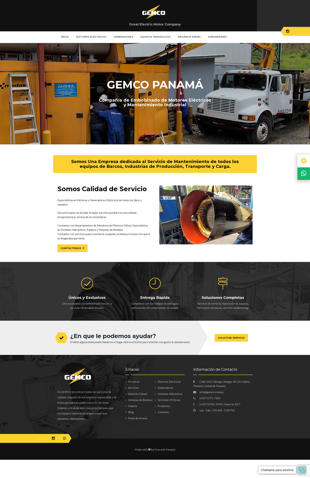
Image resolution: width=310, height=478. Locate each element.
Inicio (65, 36)
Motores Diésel (137, 393)
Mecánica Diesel (189, 36)
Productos (164, 406)
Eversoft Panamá (165, 449)
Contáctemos (71, 248)
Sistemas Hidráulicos (170, 393)
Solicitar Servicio (231, 337)
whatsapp (64, 438)
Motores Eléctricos (91, 36)
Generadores (123, 36)
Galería (132, 406)
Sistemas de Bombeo (140, 399)
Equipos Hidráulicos (155, 36)
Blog (131, 412)
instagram (287, 31)
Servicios (133, 387)
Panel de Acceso (137, 418)
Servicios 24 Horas (169, 399)
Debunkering (217, 36)
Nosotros (134, 381)
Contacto (163, 412)
